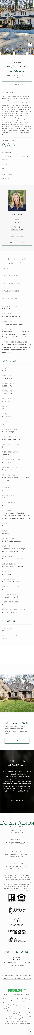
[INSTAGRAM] (7, 952)
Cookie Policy (25, 978)
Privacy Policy (26, 975)
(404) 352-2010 (17, 830)
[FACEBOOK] (12, 952)
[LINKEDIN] (17, 952)
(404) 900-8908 (17, 229)
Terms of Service (10, 978)
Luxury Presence (17, 965)
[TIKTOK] (22, 952)
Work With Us (17, 800)
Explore (17, 741)
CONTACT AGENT (17, 243)
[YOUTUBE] (27, 952)
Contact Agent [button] (17, 84)
